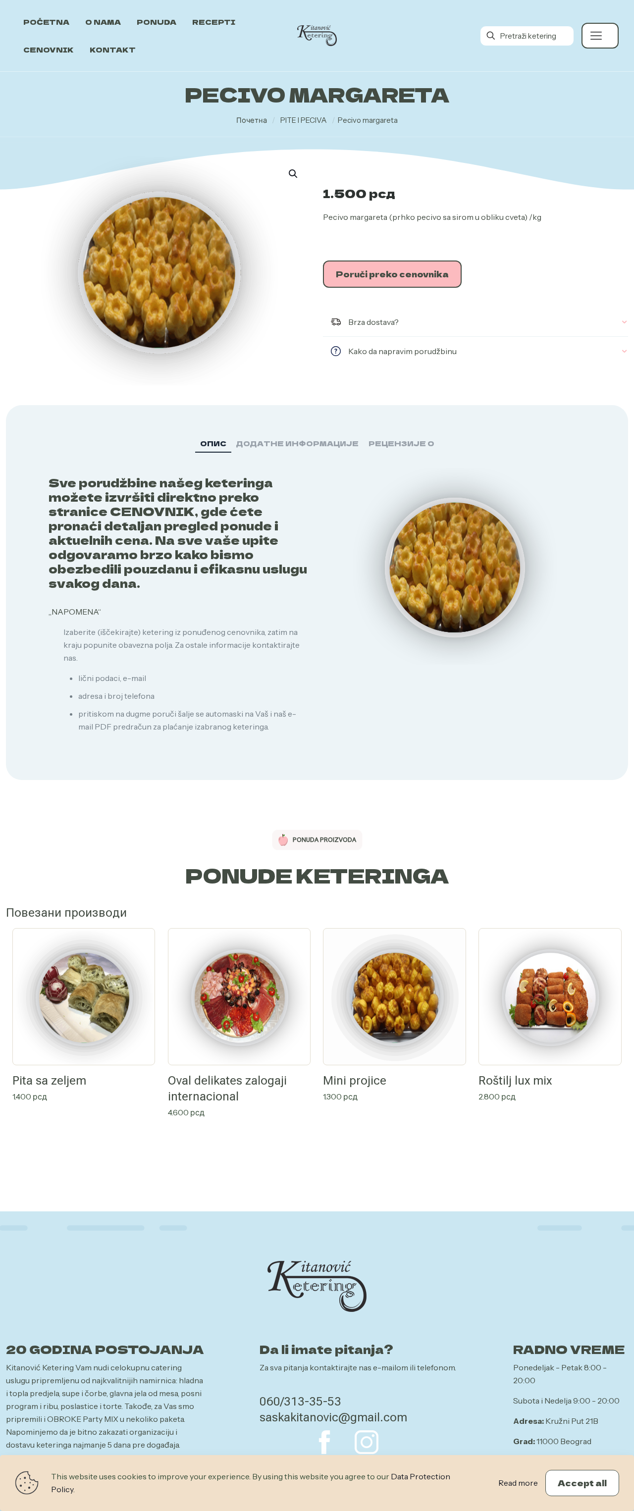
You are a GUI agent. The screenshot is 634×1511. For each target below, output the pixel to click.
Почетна (251, 120)
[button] (294, 174)
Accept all (582, 1483)
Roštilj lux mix (515, 1081)
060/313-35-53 (300, 1401)
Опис (213, 443)
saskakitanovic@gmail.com (333, 1417)
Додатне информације (297, 443)
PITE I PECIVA (303, 120)
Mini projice (354, 1081)
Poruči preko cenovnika (392, 274)
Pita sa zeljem (49, 1081)
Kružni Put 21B (571, 1421)
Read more (518, 1483)
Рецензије (401, 443)
